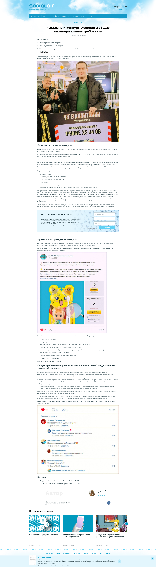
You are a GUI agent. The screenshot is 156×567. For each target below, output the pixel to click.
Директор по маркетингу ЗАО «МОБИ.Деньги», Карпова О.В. (53, 565)
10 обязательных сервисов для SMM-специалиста (76, 536)
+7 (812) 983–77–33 (119, 7)
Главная (75, 22)
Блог (82, 16)
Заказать (107, 228)
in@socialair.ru (123, 9)
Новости (75, 16)
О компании (35, 16)
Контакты (91, 16)
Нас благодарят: (45, 557)
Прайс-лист (66, 16)
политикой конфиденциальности (88, 228)
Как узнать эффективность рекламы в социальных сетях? (110, 536)
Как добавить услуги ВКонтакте (43, 535)
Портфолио (55, 16)
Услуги (45, 16)
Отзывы (85, 554)
